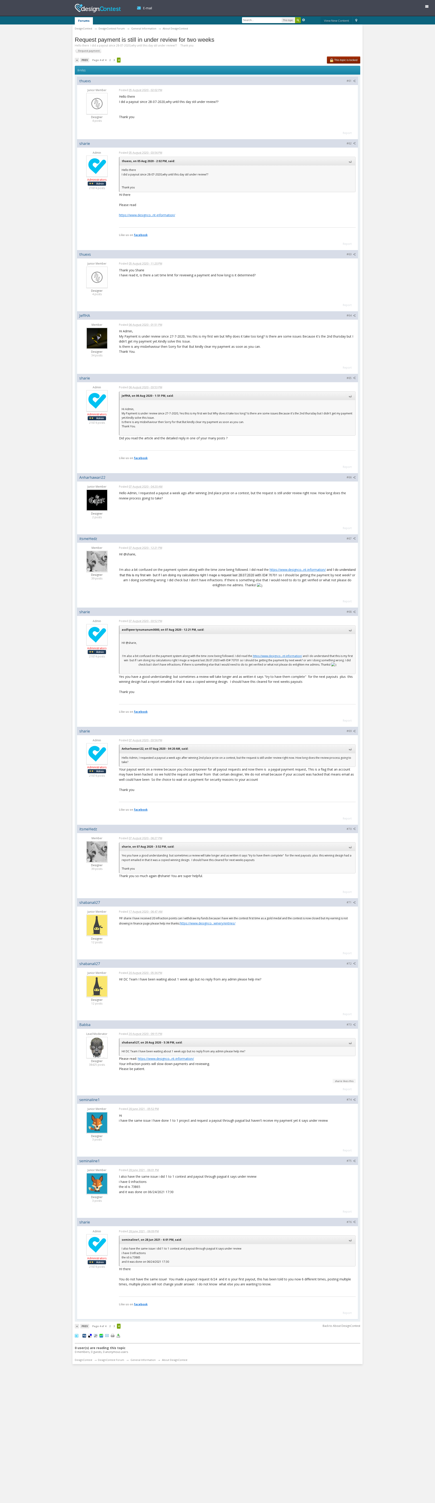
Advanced (303, 20)
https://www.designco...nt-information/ (147, 215)
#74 (349, 1100)
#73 (349, 1024)
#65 (349, 378)
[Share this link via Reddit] (95, 1335)
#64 (349, 315)
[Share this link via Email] (107, 1335)
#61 (349, 81)
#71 (349, 902)
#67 (349, 538)
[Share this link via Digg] (84, 1335)
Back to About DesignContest (341, 1326)
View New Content (336, 21)
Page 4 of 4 (99, 60)
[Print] (112, 1335)
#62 (349, 143)
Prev (85, 60)
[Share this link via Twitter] (76, 1335)
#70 (349, 829)
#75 (349, 1161)
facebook (140, 235)
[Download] (118, 1335)
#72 (349, 964)
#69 (349, 731)
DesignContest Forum (111, 1360)
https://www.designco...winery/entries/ (207, 923)
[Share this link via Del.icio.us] (90, 1335)
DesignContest (98, 8)
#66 (349, 477)
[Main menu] (428, 7)
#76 (349, 1222)
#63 (349, 254)
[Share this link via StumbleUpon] (101, 1335)
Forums (83, 21)
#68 (349, 612)
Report (347, 133)
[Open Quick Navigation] (356, 20)
